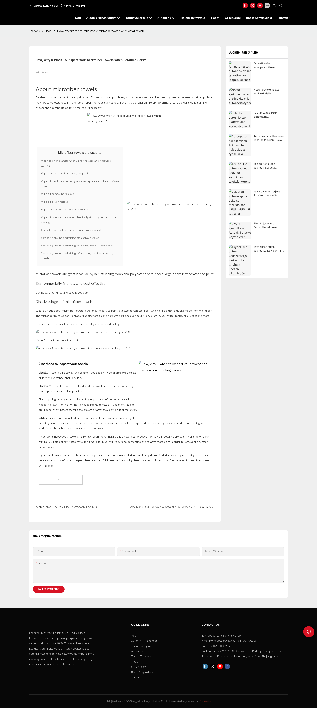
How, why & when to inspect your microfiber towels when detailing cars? (101, 31)
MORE (60, 479)
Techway (34, 31)
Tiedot (48, 31)
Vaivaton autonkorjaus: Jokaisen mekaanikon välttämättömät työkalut (268, 193)
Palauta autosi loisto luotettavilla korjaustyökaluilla (265, 115)
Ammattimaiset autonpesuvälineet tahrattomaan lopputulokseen (265, 65)
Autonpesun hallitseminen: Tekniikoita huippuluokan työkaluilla (269, 138)
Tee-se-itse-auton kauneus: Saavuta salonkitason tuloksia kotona (266, 165)
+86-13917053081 (75, 5)
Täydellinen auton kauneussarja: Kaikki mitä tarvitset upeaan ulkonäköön (269, 248)
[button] (290, 18)
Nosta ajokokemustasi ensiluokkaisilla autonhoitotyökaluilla (267, 91)
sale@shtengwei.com (46, 5)
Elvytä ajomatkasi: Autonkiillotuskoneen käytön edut (266, 225)
